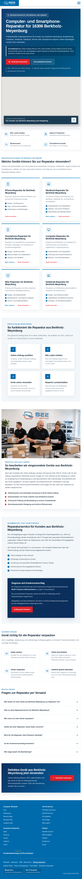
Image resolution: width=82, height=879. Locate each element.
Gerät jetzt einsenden (19, 62)
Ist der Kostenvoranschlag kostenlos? (19, 743)
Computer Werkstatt (10, 806)
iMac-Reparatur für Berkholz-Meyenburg (19, 283)
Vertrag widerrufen (39, 862)
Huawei (5, 838)
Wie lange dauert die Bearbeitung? (18, 752)
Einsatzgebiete (46, 816)
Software (44, 838)
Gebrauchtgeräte (47, 835)
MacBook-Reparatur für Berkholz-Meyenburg (57, 191)
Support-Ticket (8, 866)
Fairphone (6, 841)
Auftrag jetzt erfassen (22, 609)
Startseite (6, 862)
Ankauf (44, 844)
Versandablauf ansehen (43, 62)
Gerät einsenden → (11, 216)
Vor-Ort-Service (47, 806)
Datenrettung (7, 813)
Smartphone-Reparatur (11, 828)
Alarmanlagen (46, 820)
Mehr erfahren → (51, 216)
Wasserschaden (8, 816)
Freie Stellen (34, 866)
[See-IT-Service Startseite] (9, 3)
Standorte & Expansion (46, 866)
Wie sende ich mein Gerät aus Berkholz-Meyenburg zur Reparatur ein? (32, 702)
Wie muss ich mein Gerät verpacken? (19, 718)
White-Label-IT (46, 823)
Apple (5, 831)
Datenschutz (28, 862)
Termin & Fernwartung (21, 866)
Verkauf (44, 828)
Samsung (6, 835)
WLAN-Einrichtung (47, 813)
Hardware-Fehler (8, 823)
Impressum (14, 862)
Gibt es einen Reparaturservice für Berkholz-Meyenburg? (27, 710)
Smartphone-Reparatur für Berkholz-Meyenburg (18, 237)
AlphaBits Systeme (47, 831)
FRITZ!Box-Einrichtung (48, 810)
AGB (20, 862)
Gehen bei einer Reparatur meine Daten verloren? (24, 727)
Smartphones (46, 841)
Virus (4, 810)
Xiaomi (5, 844)
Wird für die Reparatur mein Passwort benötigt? (23, 735)
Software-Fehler (7, 820)
